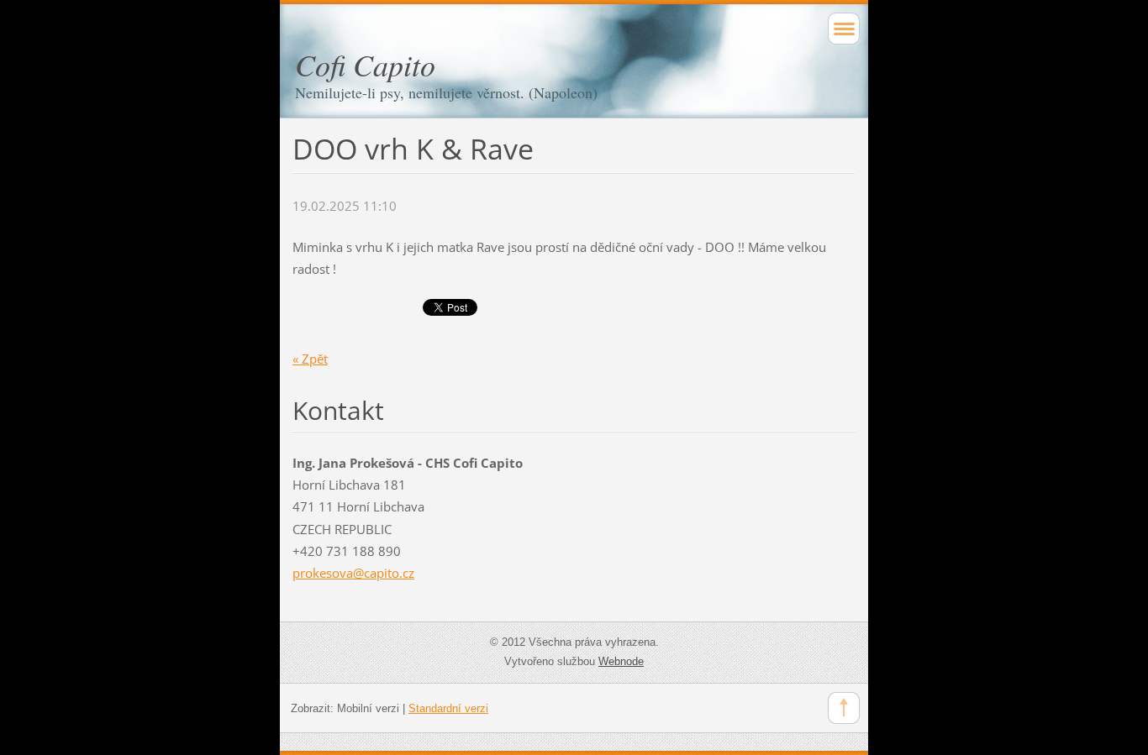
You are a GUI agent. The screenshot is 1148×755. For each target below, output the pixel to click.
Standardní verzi (448, 708)
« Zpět (310, 358)
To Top (844, 708)
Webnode (621, 661)
